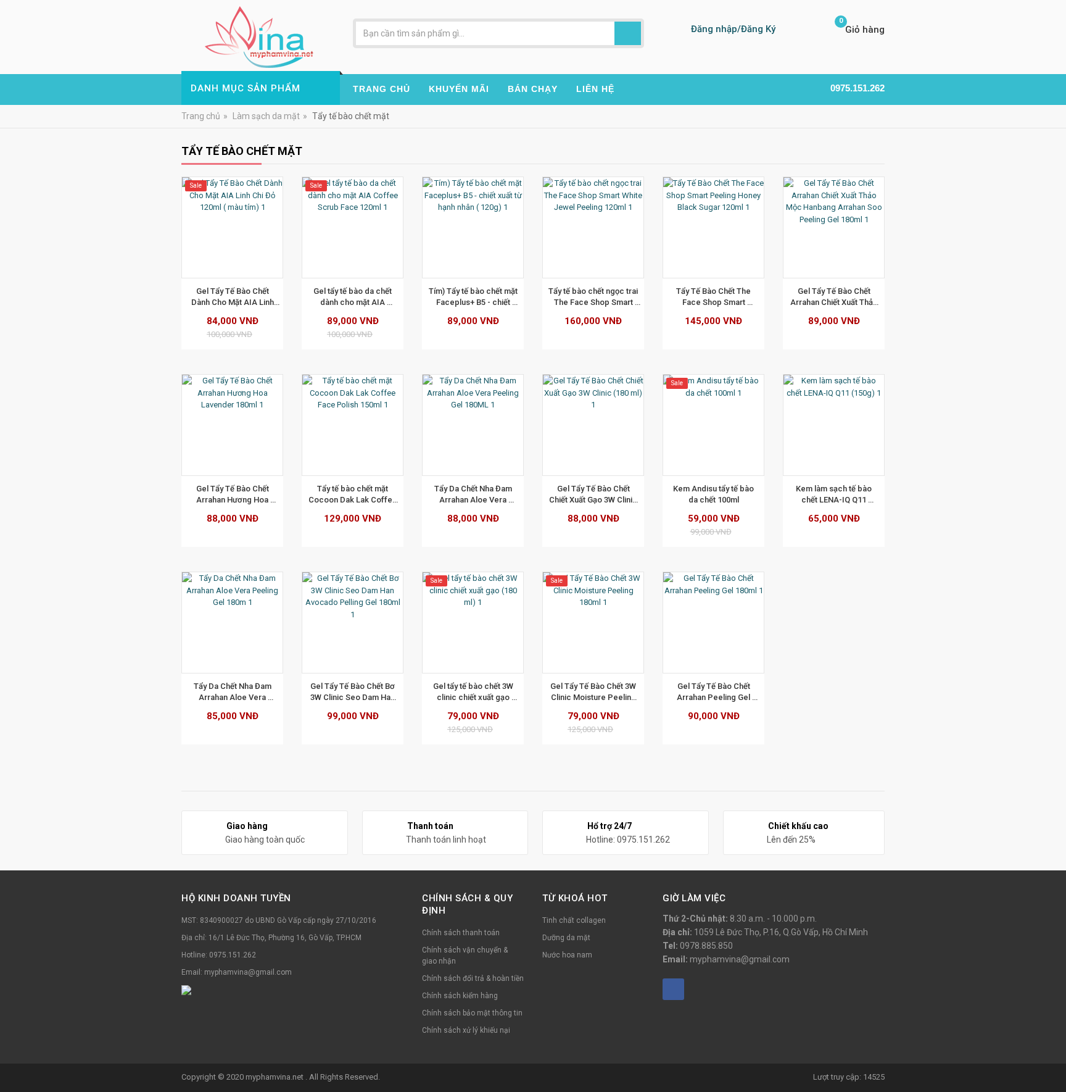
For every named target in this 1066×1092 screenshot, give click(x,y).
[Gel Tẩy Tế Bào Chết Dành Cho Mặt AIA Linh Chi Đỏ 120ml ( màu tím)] (232, 227)
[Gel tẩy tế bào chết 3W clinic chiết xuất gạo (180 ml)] (473, 622)
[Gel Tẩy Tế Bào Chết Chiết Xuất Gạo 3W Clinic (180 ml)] (593, 425)
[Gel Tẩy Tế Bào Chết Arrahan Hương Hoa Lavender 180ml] (232, 425)
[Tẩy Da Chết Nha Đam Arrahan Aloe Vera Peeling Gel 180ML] (473, 425)
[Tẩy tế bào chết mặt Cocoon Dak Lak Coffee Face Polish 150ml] (352, 425)
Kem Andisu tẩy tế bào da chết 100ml (714, 494)
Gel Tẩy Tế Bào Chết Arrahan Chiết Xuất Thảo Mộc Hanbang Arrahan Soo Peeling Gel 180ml (835, 296)
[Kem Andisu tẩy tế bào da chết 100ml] (713, 425)
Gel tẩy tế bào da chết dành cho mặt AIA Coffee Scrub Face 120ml (353, 296)
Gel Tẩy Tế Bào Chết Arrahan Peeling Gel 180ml (714, 691)
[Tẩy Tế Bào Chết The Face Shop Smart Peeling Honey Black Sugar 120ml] (713, 227)
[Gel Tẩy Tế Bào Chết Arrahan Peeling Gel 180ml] (713, 622)
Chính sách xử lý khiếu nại (466, 1030)
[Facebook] (673, 989)
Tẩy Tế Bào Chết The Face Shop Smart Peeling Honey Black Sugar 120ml (714, 296)
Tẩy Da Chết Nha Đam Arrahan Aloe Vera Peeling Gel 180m (233, 691)
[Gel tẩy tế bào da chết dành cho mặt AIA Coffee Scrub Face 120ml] (352, 227)
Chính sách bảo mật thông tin (472, 1013)
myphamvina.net (275, 1077)
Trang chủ (200, 116)
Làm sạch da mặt (266, 116)
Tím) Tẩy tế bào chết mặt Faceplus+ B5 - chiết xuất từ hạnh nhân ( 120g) (474, 296)
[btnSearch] (627, 33)
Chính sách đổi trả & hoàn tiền (473, 978)
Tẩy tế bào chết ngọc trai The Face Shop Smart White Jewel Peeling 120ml (594, 296)
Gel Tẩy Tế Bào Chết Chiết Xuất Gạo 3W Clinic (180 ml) (594, 494)
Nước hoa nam (567, 955)
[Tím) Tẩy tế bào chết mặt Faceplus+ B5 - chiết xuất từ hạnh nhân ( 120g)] (473, 227)
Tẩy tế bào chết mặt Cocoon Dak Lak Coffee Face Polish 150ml (353, 494)
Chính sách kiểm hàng (460, 995)
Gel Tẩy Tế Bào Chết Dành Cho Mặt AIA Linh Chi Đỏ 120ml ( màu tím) (233, 296)
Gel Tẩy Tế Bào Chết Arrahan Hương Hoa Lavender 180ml (233, 494)
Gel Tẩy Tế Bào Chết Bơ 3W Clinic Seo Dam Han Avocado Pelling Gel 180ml (353, 691)
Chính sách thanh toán (461, 932)
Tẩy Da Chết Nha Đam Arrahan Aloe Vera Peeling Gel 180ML (474, 494)
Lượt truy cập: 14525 (849, 1077)
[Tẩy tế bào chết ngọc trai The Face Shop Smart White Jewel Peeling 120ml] (593, 227)
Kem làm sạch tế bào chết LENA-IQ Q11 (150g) (835, 494)
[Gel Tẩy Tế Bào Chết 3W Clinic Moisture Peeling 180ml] (593, 622)
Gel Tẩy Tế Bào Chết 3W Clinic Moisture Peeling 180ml (594, 691)
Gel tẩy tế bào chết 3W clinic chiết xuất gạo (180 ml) (474, 691)
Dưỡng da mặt (566, 937)
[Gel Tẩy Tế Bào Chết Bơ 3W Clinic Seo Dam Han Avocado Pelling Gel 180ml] (352, 622)
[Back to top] (1053, 1051)
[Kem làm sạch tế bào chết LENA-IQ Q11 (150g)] (833, 425)
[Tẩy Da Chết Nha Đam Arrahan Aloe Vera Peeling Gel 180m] (232, 622)
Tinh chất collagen (574, 920)
